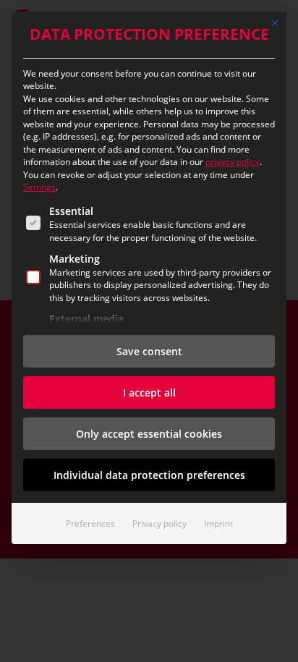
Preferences (90, 523)
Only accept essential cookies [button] (149, 434)
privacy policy (232, 162)
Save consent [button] (149, 351)
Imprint (218, 523)
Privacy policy (159, 523)
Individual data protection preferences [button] (149, 475)
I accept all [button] (149, 392)
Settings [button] (39, 187)
